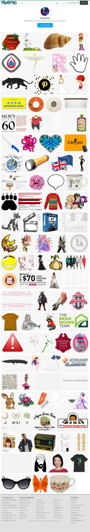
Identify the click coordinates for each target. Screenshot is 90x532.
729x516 (25, 72)
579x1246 (61, 451)
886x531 (4, 112)
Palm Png (39, 500)
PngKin (21, 513)
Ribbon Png (23, 510)
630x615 (56, 252)
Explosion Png (41, 515)
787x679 (23, 330)
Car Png (56, 503)
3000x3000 (76, 352)
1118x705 (47, 132)
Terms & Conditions (77, 505)
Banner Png (58, 518)
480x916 (37, 310)
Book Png (57, 513)
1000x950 (26, 232)
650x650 (46, 210)
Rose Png (22, 508)
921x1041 (4, 210)
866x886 (4, 330)
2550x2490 (32, 190)
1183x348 (22, 288)
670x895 (45, 232)
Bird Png (56, 505)
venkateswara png (8, 520)
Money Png (57, 500)
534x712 (20, 451)
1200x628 (4, 94)
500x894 (77, 132)
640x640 (37, 252)
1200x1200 (73, 252)
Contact (73, 503)
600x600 (27, 172)
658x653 (4, 72)
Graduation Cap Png (43, 513)
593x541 (24, 50)
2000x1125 (61, 431)
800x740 (19, 409)
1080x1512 (5, 451)
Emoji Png (57, 510)
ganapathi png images (9, 500)
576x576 (23, 152)
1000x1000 (67, 112)
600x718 (57, 352)
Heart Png (22, 518)
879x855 (46, 371)
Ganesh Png (58, 515)
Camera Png (40, 503)
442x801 (76, 451)
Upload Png (74, 513)
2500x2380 (5, 50)
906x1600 (22, 252)
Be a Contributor (73, 3)
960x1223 (4, 493)
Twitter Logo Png (25, 503)
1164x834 (28, 352)
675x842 (54, 310)
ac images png (7, 513)
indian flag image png (9, 505)
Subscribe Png (24, 500)
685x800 (52, 270)
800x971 (4, 409)
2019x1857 (50, 190)
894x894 (4, 270)
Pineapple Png (58, 508)
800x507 (66, 270)
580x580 (71, 310)
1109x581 (4, 310)
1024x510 (62, 330)
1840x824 (4, 371)
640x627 (37, 94)
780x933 (54, 409)
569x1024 (22, 389)
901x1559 (76, 94)
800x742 (4, 389)
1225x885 (52, 493)
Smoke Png (40, 508)
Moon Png (39, 510)
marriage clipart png (9, 515)
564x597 (72, 72)
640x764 (54, 72)
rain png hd (6, 503)
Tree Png (39, 505)
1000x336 (65, 371)
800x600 (48, 112)
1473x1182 (55, 172)
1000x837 (52, 472)
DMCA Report (75, 508)
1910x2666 (36, 472)
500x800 (32, 371)
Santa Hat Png (24, 505)
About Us (74, 500)
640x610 (4, 252)
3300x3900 (32, 132)
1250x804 (46, 50)
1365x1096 (5, 172)
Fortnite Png (40, 518)
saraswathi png (7, 518)
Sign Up (83, 3)
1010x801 (42, 152)
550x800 (77, 172)
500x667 (50, 288)
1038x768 (21, 210)
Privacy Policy (75, 510)
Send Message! (45, 25)
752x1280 (59, 94)
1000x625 (4, 431)
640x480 (62, 232)
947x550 (4, 352)
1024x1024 (5, 288)
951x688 (66, 210)
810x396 (37, 389)
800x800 (21, 270)
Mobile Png (23, 515)
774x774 (36, 451)
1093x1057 (47, 330)
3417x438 (4, 472)
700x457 (4, 190)
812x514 (64, 288)
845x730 (36, 431)
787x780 (30, 112)
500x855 (38, 270)
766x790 (4, 152)
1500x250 (65, 389)
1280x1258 (5, 232)
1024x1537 (77, 50)
